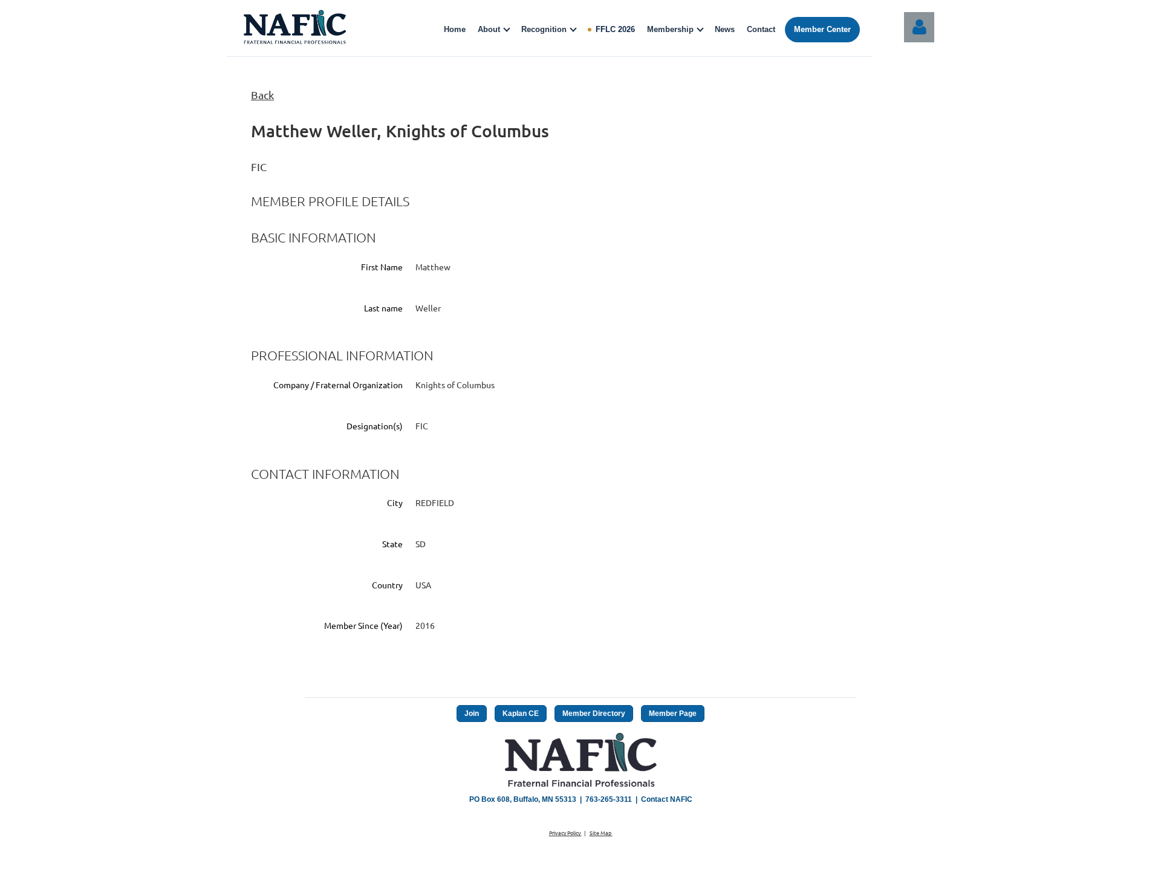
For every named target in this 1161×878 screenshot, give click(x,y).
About (489, 29)
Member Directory (593, 713)
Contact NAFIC (666, 799)
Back (262, 94)
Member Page (673, 713)
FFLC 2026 (615, 29)
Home (455, 29)
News (725, 29)
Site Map (601, 832)
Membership (670, 29)
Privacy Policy (565, 832)
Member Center (822, 29)
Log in (919, 27)
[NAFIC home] (296, 29)
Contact (761, 29)
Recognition (544, 29)
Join (471, 713)
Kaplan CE (520, 713)
